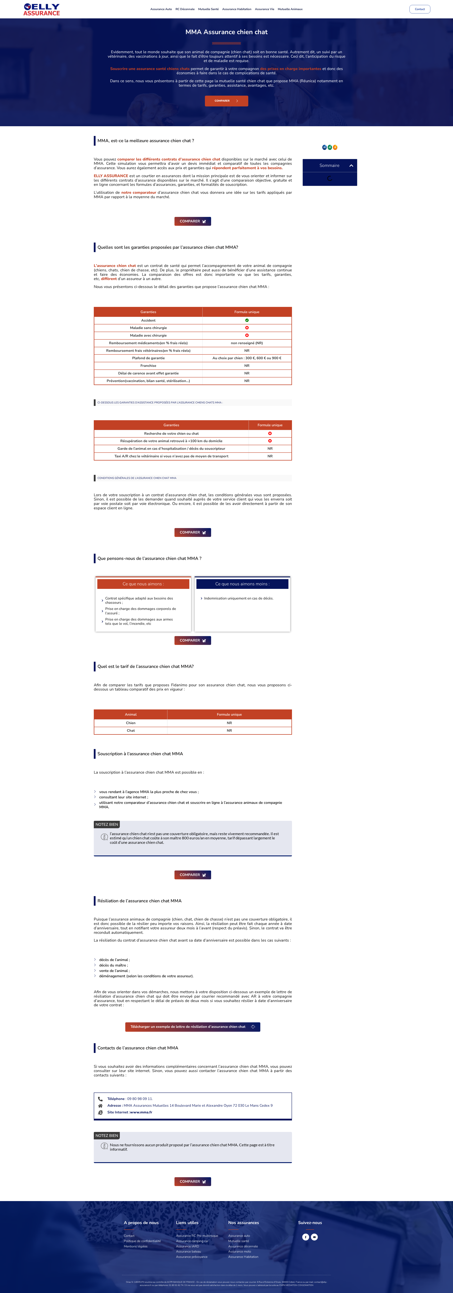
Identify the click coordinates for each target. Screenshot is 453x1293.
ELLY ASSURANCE (111, 176)
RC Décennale (185, 9)
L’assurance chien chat (115, 265)
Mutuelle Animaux (290, 9)
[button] (351, 165)
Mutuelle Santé (208, 9)
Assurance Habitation (236, 9)
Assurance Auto (161, 9)
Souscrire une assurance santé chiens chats (150, 68)
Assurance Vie (264, 9)
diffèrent (109, 278)
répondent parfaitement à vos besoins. (247, 168)
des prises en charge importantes (290, 68)
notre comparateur (138, 192)
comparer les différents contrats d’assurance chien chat (168, 159)
